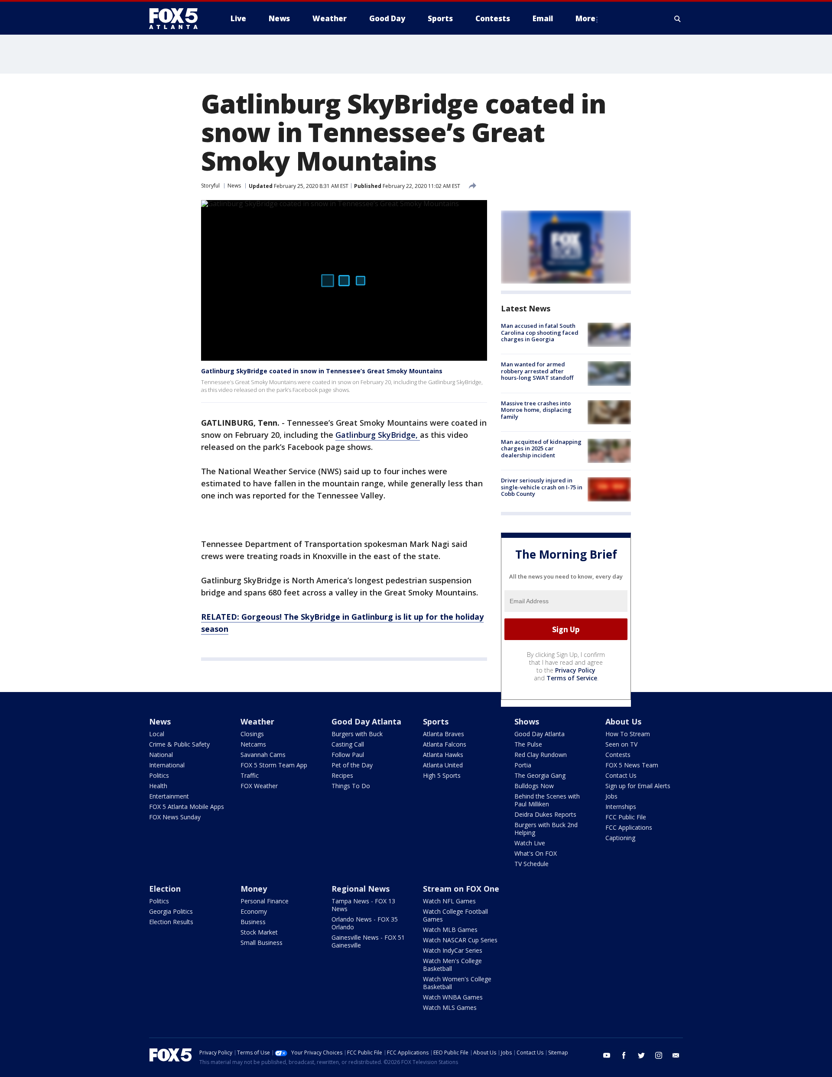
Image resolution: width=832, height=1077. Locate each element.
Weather (257, 721)
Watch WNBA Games (453, 997)
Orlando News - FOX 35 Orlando (365, 923)
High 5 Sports (442, 775)
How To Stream (627, 734)
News (234, 185)
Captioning (620, 838)
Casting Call (348, 744)
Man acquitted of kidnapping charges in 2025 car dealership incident (541, 448)
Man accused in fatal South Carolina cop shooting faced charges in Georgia (539, 332)
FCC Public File (625, 817)
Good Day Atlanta (366, 721)
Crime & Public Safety (179, 744)
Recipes (342, 775)
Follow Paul (348, 754)
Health (158, 786)
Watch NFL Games (449, 901)
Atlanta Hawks (443, 754)
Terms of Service (571, 678)
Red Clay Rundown (540, 754)
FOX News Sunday (175, 817)
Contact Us (621, 775)
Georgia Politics (171, 911)
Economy (253, 911)
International (167, 765)
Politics (159, 775)
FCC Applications (628, 827)
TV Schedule (531, 864)
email (676, 1055)
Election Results (171, 922)
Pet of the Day (352, 765)
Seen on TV (621, 744)
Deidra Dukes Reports (545, 814)
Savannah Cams (263, 754)
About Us (623, 721)
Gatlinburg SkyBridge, (377, 435)
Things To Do (351, 786)
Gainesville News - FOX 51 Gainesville (368, 941)
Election (165, 888)
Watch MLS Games (450, 1007)
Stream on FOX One (461, 888)
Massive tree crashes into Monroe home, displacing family (536, 409)
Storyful (210, 185)
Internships (620, 806)
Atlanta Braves (443, 734)
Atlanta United (443, 765)
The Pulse (528, 744)
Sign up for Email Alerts (637, 786)
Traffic (249, 775)
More (585, 18)
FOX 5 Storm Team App (273, 765)
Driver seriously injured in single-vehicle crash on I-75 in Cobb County (541, 487)
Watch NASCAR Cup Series (460, 940)
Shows (526, 721)
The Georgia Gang (540, 775)
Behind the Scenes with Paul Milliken (547, 800)
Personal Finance (264, 901)
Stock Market (259, 932)
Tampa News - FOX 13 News (363, 905)
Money (253, 888)
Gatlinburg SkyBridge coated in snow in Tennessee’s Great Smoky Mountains (321, 371)
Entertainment (169, 796)
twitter (641, 1055)
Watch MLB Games (450, 929)
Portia (522, 765)
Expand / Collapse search (678, 18)
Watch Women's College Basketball (457, 983)
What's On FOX (535, 853)
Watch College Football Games (455, 915)
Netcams (253, 744)
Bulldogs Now (534, 786)
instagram (659, 1055)
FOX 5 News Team (631, 765)
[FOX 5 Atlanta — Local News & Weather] (177, 18)
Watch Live (529, 843)
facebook (624, 1055)
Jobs (611, 796)
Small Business (261, 942)
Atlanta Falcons (444, 744)
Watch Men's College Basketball (452, 965)
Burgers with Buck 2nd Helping (546, 829)
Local (156, 734)
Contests (617, 754)
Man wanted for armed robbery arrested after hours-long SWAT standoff (537, 371)
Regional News (361, 888)
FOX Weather (259, 786)
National (161, 754)
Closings (252, 734)
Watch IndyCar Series (452, 950)
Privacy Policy (575, 670)
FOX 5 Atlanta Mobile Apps (186, 806)
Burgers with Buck (357, 734)
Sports (435, 721)
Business (253, 922)
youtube (607, 1055)
